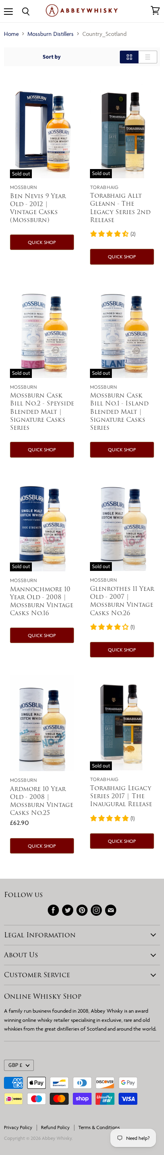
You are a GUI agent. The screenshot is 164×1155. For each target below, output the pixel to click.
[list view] (148, 57)
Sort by (52, 57)
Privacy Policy (18, 1127)
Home (11, 33)
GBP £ (15, 1065)
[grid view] (129, 57)
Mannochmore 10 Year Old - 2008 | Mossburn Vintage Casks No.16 (41, 601)
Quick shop (42, 242)
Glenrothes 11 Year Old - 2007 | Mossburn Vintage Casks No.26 (122, 601)
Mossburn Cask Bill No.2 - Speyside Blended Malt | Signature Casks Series (42, 411)
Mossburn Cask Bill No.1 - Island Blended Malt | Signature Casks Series (119, 411)
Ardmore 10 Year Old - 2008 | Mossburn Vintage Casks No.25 (41, 801)
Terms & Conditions (99, 1127)
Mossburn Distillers (50, 33)
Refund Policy (55, 1127)
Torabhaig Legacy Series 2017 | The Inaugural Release (121, 796)
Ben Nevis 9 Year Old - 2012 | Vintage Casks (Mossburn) (38, 208)
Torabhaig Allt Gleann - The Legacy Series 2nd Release (120, 207)
